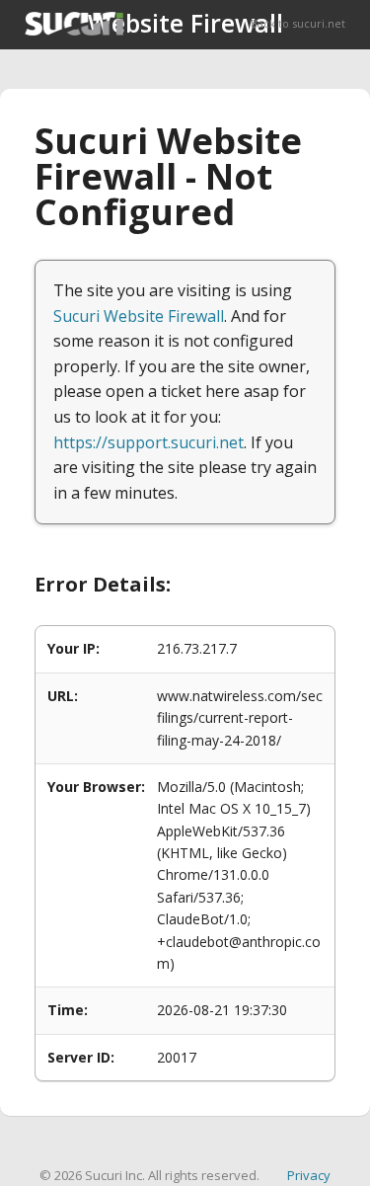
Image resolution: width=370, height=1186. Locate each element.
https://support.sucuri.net (148, 442)
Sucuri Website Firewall (138, 316)
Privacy (309, 1175)
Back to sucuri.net (298, 23)
